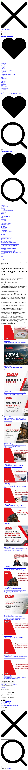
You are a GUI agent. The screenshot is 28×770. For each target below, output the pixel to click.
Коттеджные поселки (6, 241)
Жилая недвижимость (6, 237)
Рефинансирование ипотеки (8, 248)
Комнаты (3, 233)
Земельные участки (6, 238)
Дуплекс (8, 768)
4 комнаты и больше (6, 223)
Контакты (3, 82)
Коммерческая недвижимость (8, 242)
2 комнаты (3, 220)
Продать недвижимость (7, 36)
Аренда (3, 68)
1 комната (3, 219)
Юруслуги (7, 210)
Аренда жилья (4, 249)
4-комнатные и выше (6, 231)
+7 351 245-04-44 (5, 29)
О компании (4, 78)
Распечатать (4, 684)
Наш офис (3, 687)
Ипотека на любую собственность (10, 244)
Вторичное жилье (5, 224)
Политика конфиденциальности (9, 705)
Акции (2, 75)
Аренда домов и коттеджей (8, 251)
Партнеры (3, 71)
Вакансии (3, 81)
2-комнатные (4, 228)
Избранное (3, 63)
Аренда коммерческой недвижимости (11, 252)
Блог (2, 77)
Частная (3, 234)
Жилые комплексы (6, 239)
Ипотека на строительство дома (9, 245)
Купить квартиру (5, 216)
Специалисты (4, 79)
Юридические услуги (6, 70)
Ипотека (3, 67)
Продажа (3, 64)
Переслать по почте (12, 684)
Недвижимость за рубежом (8, 74)
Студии (3, 226)
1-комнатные (4, 227)
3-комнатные (4, 230)
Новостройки (4, 66)
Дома (2, 235)
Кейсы (2, 72)
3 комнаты (3, 221)
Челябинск (3, 32)
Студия (2, 217)
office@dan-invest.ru (6, 94)
